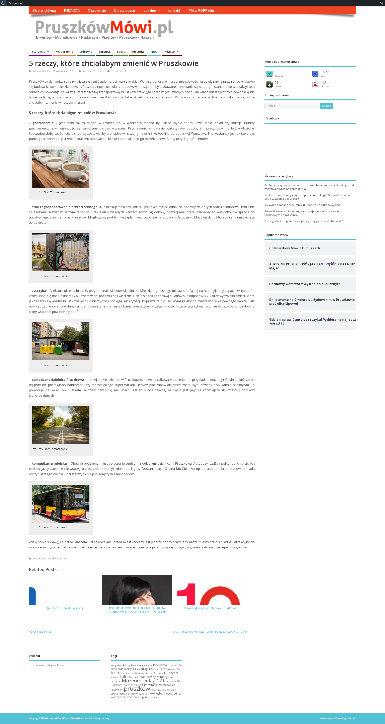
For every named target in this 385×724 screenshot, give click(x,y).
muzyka (170, 681)
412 (323, 82)
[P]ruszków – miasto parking (64, 608)
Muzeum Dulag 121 (143, 680)
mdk (135, 676)
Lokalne (150, 10)
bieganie (147, 665)
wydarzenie (119, 697)
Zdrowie (86, 52)
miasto (143, 676)
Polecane (87, 71)
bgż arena (137, 665)
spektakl (171, 689)
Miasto (170, 52)
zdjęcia (143, 697)
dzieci (157, 668)
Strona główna (44, 10)
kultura (126, 676)
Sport (121, 52)
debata (136, 669)
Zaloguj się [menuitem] (15, 3)
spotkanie (124, 693)
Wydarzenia (64, 52)
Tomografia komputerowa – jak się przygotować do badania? (303, 221)
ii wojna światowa (135, 673)
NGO (154, 52)
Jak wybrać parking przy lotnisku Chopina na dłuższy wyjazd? (302, 205)
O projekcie (97, 10)
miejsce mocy (158, 677)
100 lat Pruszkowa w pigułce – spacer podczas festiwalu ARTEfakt (209, 631)
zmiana (63, 558)
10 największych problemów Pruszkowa (209, 608)
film (163, 669)
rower (154, 689)
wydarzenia (173, 693)
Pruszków (98, 71)
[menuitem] (3, 3)
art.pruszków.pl (121, 665)
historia (118, 672)
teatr (132, 693)
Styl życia (38, 52)
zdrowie (152, 697)
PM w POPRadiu (201, 10)
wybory (160, 693)
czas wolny (125, 669)
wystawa (133, 697)
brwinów (160, 665)
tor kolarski (142, 693)
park (113, 685)
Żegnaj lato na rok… (42, 631)
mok (170, 676)
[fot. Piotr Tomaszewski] (61, 169)
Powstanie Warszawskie (159, 685)
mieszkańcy (39, 558)
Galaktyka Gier (174, 668)
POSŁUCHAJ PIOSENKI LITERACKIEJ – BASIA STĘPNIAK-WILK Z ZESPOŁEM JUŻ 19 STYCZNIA (136, 610)
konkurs (115, 677)
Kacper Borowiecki (155, 673)
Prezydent (117, 690)
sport (114, 693)
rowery (162, 689)
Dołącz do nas (125, 10)
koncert (172, 673)
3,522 (325, 72)
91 (276, 82)
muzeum (116, 681)
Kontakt (173, 10)
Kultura (104, 52)
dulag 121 (146, 669)
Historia (138, 52)
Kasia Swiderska (41, 71)
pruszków (52, 558)
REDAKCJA (72, 10)
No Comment (118, 71)
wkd (152, 693)
